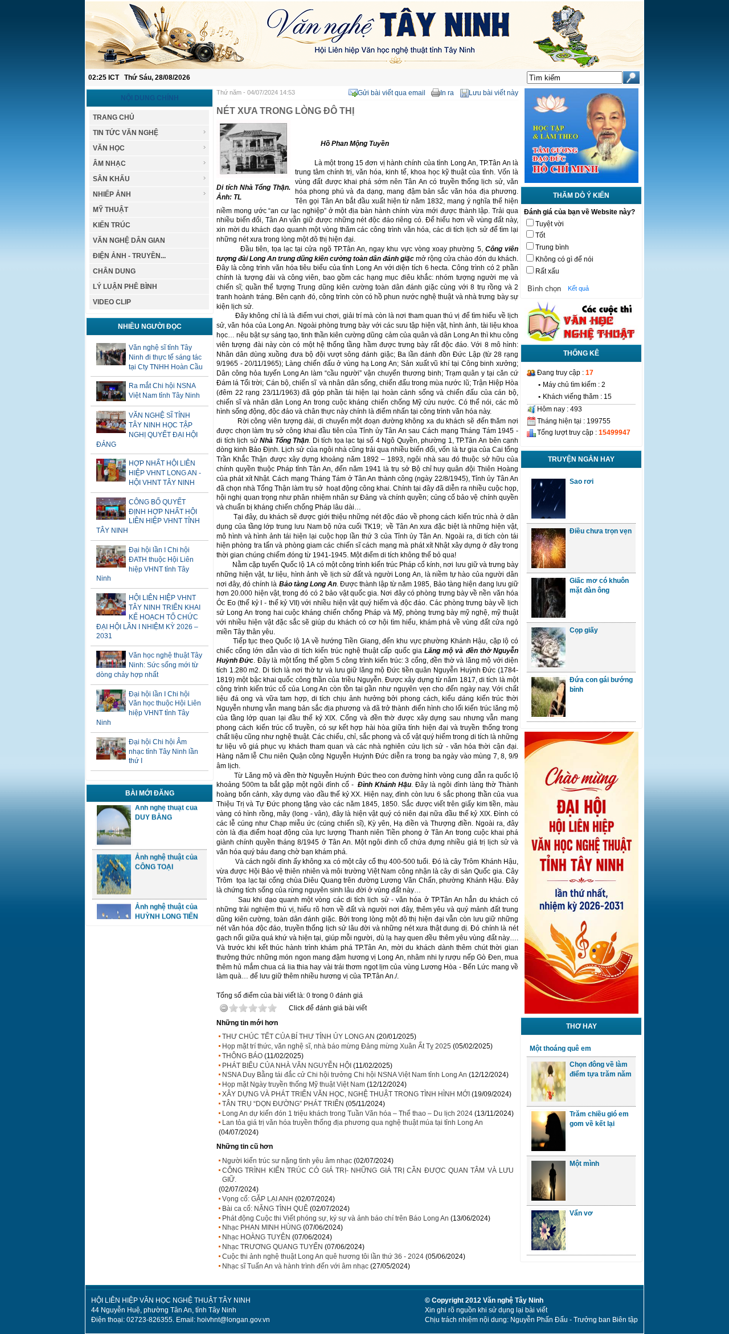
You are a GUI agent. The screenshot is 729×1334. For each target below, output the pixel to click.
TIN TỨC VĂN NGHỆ (125, 133)
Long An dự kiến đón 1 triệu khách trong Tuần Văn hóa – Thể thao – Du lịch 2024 (347, 1113)
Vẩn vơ (581, 1213)
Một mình (584, 1164)
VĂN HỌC (109, 148)
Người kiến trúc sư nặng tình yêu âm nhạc (287, 1161)
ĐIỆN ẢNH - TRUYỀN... (129, 256)
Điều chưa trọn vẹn (601, 531)
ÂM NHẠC (109, 164)
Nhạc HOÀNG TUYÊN (256, 1237)
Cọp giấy (584, 630)
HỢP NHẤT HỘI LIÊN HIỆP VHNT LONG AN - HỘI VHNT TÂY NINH (165, 473)
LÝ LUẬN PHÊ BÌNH (125, 287)
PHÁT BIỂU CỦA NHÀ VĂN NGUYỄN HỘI (286, 1066)
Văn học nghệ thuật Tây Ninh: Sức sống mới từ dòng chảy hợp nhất (149, 665)
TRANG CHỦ (113, 117)
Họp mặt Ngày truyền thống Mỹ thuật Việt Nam (293, 1084)
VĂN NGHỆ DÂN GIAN (129, 240)
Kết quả (578, 288)
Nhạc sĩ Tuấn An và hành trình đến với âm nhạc (295, 1266)
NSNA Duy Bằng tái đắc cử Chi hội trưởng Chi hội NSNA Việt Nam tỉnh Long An (344, 1075)
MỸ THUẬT (110, 210)
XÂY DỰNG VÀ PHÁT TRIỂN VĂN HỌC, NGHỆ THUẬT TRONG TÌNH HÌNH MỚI (346, 1094)
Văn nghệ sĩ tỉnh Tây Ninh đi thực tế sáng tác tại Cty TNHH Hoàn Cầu (166, 357)
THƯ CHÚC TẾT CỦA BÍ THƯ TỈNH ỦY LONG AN (298, 1037)
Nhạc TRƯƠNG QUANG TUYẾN (272, 1247)
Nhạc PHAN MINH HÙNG (261, 1227)
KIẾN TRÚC (111, 225)
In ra (447, 93)
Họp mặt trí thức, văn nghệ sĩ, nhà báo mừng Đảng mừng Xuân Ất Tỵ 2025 (336, 1046)
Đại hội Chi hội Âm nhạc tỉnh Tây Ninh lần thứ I (163, 751)
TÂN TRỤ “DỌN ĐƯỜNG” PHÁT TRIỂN (283, 1104)
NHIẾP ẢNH (112, 194)
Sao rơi (581, 482)
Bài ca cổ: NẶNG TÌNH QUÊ (265, 1209)
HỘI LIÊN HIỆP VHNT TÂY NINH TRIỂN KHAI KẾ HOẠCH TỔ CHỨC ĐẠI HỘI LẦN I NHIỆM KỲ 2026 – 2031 (148, 617)
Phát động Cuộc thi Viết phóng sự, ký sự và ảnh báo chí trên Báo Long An (335, 1218)
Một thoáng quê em (560, 1048)
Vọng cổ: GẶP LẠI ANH (257, 1199)
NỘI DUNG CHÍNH (150, 98)
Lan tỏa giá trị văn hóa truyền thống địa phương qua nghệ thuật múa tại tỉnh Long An (352, 1123)
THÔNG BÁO (242, 1056)
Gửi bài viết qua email (391, 93)
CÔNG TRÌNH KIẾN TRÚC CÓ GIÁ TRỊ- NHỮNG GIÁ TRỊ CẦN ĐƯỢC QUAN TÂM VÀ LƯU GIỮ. (368, 1175)
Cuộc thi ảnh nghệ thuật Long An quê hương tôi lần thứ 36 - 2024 (323, 1256)
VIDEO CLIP (112, 302)
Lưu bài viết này (493, 93)
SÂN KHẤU (111, 179)
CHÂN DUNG (114, 271)
